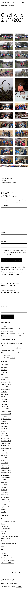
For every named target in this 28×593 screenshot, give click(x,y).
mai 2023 (4, 458)
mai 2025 (4, 399)
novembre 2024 (6, 414)
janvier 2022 (5, 497)
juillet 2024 (4, 423)
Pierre (4, 180)
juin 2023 (4, 455)
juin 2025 (4, 396)
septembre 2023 (6, 448)
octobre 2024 (5, 416)
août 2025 (4, 392)
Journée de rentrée (7, 331)
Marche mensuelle (14, 353)
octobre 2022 (5, 475)
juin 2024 (4, 426)
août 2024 (4, 421)
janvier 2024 (5, 438)
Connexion (4, 555)
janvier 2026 (5, 379)
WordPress (19, 586)
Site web (4, 241)
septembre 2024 (6, 419)
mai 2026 (4, 370)
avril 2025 (4, 401)
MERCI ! (10, 355)
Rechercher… (5, 307)
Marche (3, 531)
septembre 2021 (6, 507)
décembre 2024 (6, 411)
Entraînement (5, 526)
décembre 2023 (6, 441)
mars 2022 (4, 492)
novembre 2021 (6, 502)
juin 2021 (3, 512)
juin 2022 (4, 485)
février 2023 (5, 465)
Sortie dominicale (6, 541)
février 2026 (5, 377)
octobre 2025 (5, 387)
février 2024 (5, 436)
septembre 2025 (6, 389)
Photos (14, 182)
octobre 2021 (5, 504)
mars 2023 (4, 463)
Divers (3, 524)
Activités (3, 519)
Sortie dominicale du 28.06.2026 (11, 336)
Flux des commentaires (8, 560)
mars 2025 (4, 404)
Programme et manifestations (10, 536)
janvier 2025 (5, 409)
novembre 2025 (6, 384)
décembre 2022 (6, 470)
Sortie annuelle (5, 538)
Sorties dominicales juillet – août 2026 (12, 333)
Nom (3, 223)
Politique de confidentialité (9, 583)
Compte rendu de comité (8, 521)
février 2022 (5, 494)
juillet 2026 (4, 365)
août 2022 (4, 480)
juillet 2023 (4, 453)
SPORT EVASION (8, 3)
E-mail (3, 232)
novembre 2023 (6, 443)
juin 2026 (4, 367)
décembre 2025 (6, 382)
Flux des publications (7, 558)
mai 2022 (4, 487)
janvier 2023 (5, 468)
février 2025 (5, 406)
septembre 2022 (6, 477)
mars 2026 (4, 374)
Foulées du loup (5, 528)
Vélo (2, 546)
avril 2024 (4, 431)
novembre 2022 (6, 472)
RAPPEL (3, 326)
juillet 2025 (4, 394)
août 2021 (4, 509)
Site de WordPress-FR (7, 562)
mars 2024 (4, 433)
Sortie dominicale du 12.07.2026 (10, 328)
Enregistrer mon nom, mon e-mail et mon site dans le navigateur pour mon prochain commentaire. (15, 252)
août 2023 (4, 450)
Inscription (4, 553)
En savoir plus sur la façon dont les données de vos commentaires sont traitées (13, 272)
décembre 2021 (5, 499)
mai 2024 (4, 428)
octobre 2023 (5, 445)
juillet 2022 (4, 482)
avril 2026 (4, 372)
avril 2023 (4, 460)
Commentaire (5, 205)
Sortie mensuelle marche (8, 543)
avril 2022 (4, 490)
